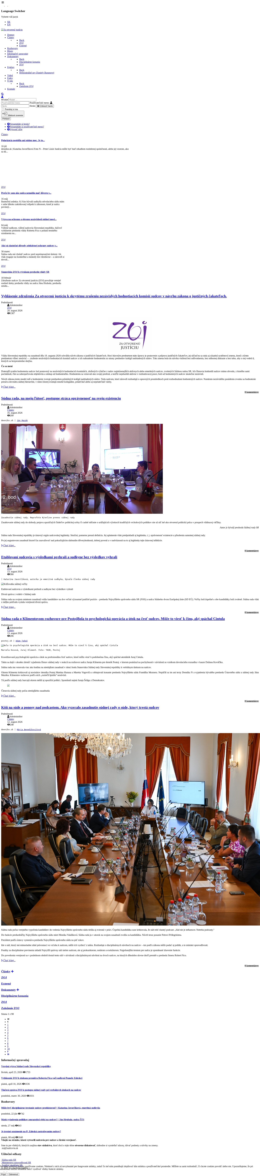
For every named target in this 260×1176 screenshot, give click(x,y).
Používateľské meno (39, 102)
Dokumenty (8, 989)
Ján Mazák (22, 420)
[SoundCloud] (9, 5)
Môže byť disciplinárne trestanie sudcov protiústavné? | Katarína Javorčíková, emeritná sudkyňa (50, 1108)
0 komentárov (252, 392)
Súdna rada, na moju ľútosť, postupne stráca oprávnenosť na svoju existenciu (61, 398)
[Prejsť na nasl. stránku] (7, 1051)
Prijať (3, 1174)
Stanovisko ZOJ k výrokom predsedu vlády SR (25, 272)
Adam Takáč (22, 641)
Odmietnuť (13, 1174)
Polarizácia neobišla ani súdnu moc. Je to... (23, 140)
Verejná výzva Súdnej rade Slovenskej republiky (26, 1066)
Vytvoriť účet (16, 129)
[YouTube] (6, 5)
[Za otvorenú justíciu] (12, 29)
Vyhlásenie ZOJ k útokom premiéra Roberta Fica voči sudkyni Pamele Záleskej (41, 1078)
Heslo (32, 106)
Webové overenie (15, 115)
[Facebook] (3, 5)
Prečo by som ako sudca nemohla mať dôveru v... (26, 193)
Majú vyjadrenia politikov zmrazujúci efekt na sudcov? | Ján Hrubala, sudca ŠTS (42, 1119)
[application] (130, 529)
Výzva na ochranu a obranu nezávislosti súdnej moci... (29, 219)
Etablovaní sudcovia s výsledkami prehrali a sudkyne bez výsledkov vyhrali (59, 557)
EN (9, 24)
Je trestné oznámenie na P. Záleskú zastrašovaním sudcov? (31, 1131)
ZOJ (9, 308)
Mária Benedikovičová (29, 729)
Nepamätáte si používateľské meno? (27, 126)
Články (10, 410)
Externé (6, 983)
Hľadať (4, 99)
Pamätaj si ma (11, 109)
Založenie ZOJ (10, 1008)
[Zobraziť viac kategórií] (12, 971)
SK (8, 22)
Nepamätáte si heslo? (20, 124)
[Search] (2, 94)
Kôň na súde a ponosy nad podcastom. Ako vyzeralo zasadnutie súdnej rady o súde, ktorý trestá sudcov (80, 707)
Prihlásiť (6, 119)
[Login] (2, 96)
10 (8, 1049)
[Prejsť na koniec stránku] (8, 1054)
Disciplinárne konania (14, 995)
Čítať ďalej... (9, 387)
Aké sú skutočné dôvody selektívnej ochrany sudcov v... (29, 245)
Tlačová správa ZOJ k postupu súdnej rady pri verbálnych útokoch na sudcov (41, 1090)
